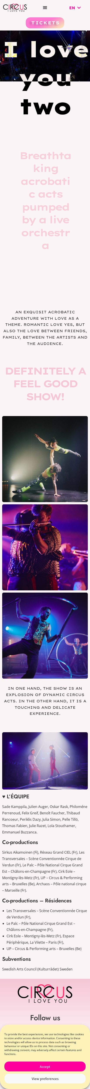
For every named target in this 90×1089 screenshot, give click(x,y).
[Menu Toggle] (45, 7)
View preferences (45, 1078)
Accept (45, 1066)
